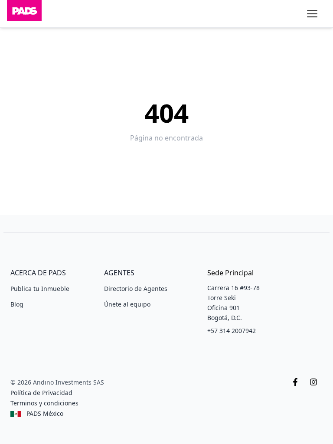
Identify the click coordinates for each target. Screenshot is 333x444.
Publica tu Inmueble (39, 288)
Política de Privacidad (41, 392)
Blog (16, 304)
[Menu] (312, 14)
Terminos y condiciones (44, 403)
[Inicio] (24, 13)
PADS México (44, 413)
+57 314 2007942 (231, 330)
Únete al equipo (127, 304)
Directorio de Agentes (135, 288)
